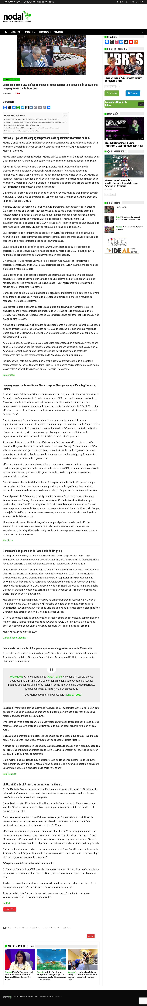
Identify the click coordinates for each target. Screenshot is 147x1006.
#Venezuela (16, 676)
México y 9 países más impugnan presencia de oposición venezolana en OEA (32, 119)
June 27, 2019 (73, 694)
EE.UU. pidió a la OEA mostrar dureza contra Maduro (23, 131)
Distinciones (40, 2)
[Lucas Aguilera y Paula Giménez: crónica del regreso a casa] (124, 63)
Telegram (134, 93)
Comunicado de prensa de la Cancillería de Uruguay (23, 125)
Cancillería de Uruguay (14, 637)
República (8, 540)
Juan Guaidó (50, 928)
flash (35, 928)
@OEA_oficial (54, 676)
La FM (6, 903)
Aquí (141, 104)
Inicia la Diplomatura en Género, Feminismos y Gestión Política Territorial (124, 144)
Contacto (51, 2)
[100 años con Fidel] (109, 209)
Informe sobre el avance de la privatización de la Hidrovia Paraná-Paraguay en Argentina (121, 183)
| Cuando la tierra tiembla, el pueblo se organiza (129, 227)
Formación (58, 32)
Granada (42, 928)
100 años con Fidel (121, 207)
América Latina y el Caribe (12, 79)
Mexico (67, 928)
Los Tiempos (9, 774)
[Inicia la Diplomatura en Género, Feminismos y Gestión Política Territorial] (124, 128)
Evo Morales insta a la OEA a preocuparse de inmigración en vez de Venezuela (32, 128)
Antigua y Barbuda (13, 928)
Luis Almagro (59, 928)
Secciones (29, 32)
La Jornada (9, 375)
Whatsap (113, 93)
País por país (15, 32)
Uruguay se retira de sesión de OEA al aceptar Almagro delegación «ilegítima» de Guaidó (36, 122)
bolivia (22, 928)
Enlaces (29, 2)
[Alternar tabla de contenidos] (63, 115)
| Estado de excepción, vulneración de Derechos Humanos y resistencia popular (129, 218)
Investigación (45, 32)
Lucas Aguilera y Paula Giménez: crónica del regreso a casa (123, 79)
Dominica (29, 928)
